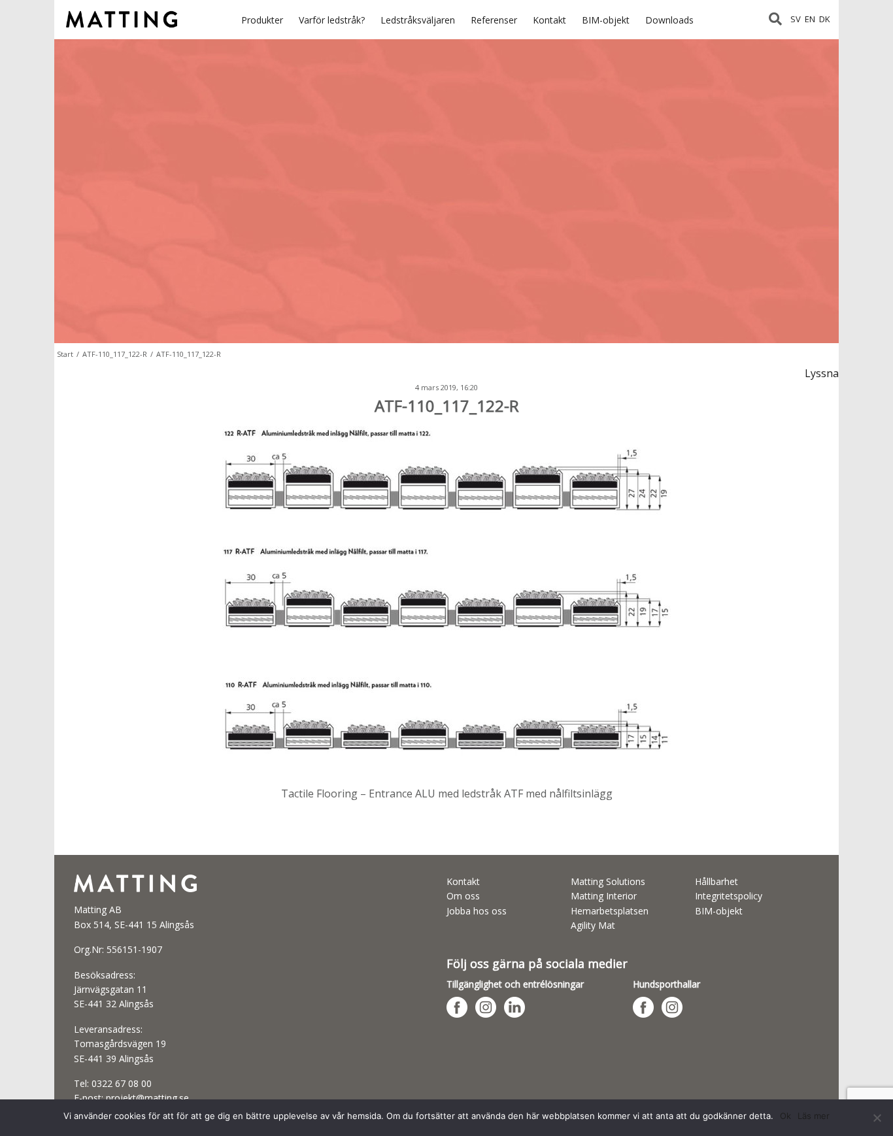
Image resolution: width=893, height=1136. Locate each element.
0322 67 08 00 (122, 1083)
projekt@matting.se (147, 1098)
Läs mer (814, 1116)
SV (795, 19)
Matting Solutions (608, 881)
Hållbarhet (716, 881)
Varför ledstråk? (332, 20)
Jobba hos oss (476, 911)
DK (824, 19)
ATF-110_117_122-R (114, 354)
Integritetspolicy (728, 896)
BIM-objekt (606, 20)
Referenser (494, 20)
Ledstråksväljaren (417, 20)
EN (810, 19)
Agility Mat (593, 925)
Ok (785, 1116)
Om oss (463, 896)
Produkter (262, 20)
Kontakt (549, 20)
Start (65, 354)
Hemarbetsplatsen (610, 911)
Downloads (669, 20)
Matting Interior (604, 896)
